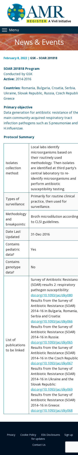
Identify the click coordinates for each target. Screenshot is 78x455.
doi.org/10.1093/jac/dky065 (52, 342)
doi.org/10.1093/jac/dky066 (52, 321)
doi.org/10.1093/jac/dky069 (52, 389)
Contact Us (39, 444)
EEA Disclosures (50, 434)
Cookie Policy (28, 434)
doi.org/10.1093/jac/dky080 (52, 295)
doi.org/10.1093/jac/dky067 (52, 363)
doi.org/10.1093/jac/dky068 (52, 410)
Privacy (11, 434)
